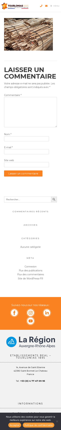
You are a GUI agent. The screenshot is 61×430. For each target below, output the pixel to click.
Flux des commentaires (30, 274)
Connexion (31, 266)
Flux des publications (30, 270)
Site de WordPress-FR (30, 278)
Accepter (15, 425)
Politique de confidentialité (38, 425)
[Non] (57, 421)
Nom (7, 134)
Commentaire (12, 95)
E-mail (8, 147)
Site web (9, 160)
